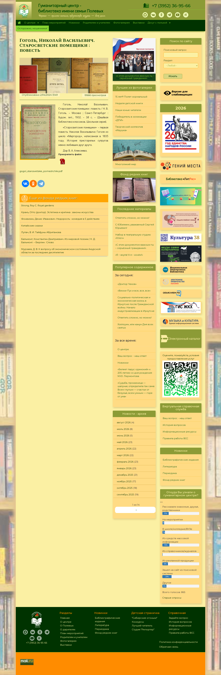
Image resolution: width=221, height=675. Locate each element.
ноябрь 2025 (124, 481)
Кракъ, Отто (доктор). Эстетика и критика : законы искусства (57, 212)
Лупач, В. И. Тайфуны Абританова (41, 232)
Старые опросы (171, 597)
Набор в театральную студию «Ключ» (133, 236)
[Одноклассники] (33, 183)
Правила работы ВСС (175, 438)
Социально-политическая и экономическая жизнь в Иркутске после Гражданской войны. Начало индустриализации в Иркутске (136, 304)
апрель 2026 (124, 448)
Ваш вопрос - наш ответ (132, 356)
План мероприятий (54, 22)
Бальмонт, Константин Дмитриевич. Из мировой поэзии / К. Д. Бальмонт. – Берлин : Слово (58, 241)
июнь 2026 (123, 435)
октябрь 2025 (125, 487)
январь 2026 (124, 468)
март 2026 (123, 455)
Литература (170, 466)
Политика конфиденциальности (178, 642)
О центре (29, 23)
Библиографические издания (181, 459)
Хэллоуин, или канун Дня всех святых (135, 326)
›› (136, 509)
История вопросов (174, 425)
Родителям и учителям (96, 22)
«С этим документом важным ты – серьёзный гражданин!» (135, 76)
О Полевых (67, 625)
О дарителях (67, 629)
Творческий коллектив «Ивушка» (129, 128)
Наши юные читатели (128, 110)
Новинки (74, 22)
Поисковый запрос (175, 49)
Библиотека (181, 179)
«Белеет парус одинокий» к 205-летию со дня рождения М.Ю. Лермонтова (135, 373)
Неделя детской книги (129, 103)
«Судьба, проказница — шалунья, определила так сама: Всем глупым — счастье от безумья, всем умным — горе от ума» (136, 389)
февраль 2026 (125, 461)
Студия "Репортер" (143, 629)
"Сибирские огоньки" (144, 617)
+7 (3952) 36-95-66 (171, 5)
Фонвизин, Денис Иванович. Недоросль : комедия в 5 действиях (60, 218)
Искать (173, 76)
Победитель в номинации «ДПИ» (130, 118)
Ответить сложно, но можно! (132, 217)
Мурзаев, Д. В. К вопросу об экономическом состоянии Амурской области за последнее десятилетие (60, 251)
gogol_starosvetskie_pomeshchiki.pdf (41, 171)
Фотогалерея (121, 22)
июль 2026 (123, 429)
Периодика (170, 473)
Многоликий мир (125, 164)
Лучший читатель (142, 625)
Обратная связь (168, 646)
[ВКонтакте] (25, 183)
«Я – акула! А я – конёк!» (129, 254)
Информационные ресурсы (179, 431)
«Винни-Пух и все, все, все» (134, 290)
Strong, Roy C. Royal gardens (37, 205)
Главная (19, 23)
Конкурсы (138, 621)
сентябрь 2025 (125, 494)
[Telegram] (41, 183)
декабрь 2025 (125, 474)
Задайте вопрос (178, 617)
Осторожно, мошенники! (32, 28)
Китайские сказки (32, 225)
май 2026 (122, 442)
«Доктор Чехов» (127, 284)
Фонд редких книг (174, 479)
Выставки (138, 22)
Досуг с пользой (156, 23)
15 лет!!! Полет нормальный (131, 96)
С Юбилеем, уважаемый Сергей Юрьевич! (134, 226)
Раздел (168, 60)
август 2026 (124, 422)
